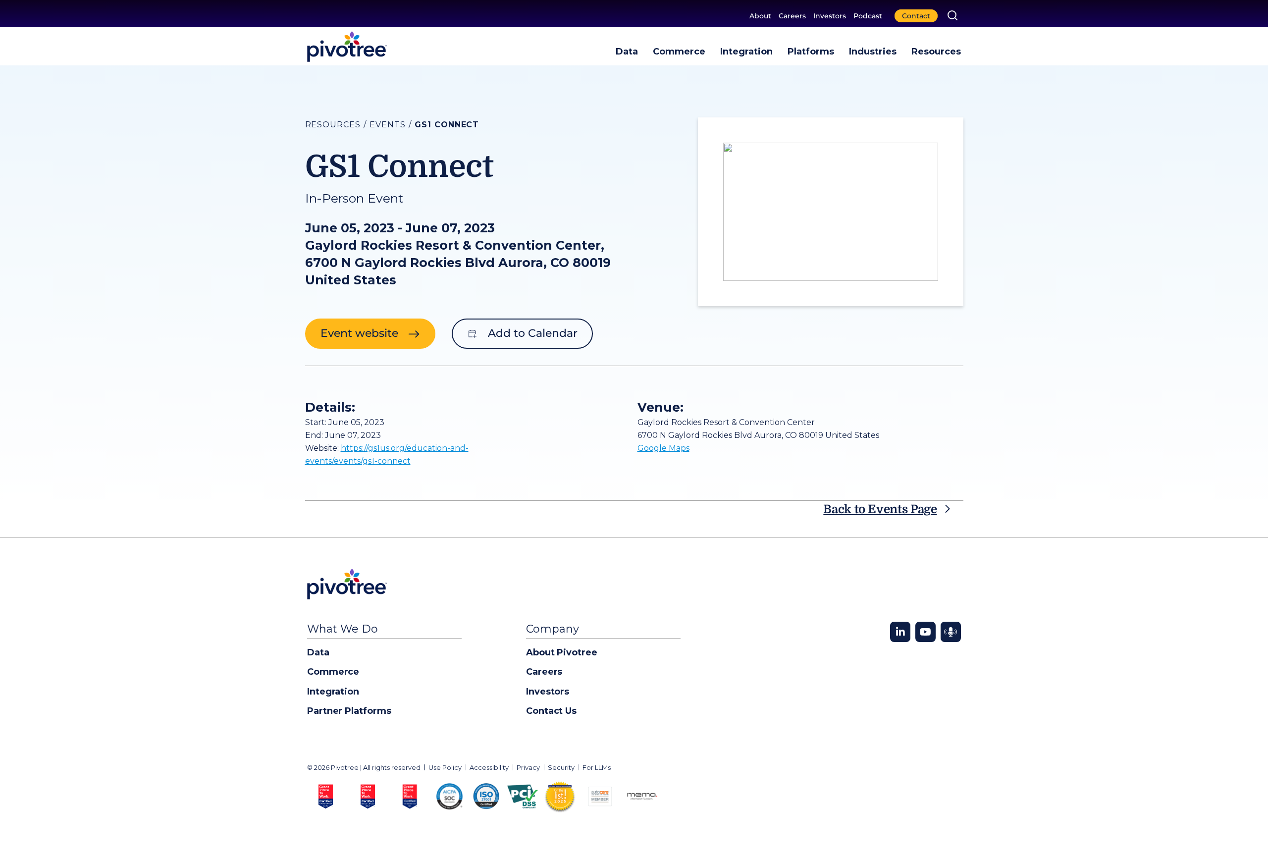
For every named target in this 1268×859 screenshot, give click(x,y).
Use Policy (445, 767)
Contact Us (551, 710)
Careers (792, 15)
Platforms (811, 51)
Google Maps (663, 448)
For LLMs (596, 767)
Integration (746, 51)
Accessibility (489, 767)
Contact (916, 15)
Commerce (679, 51)
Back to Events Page (880, 509)
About (760, 15)
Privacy (528, 767)
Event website (359, 333)
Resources (936, 51)
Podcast (867, 15)
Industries (873, 51)
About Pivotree (561, 652)
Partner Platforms (349, 710)
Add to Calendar (533, 333)
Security (561, 767)
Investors (829, 15)
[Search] (952, 15)
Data (627, 51)
